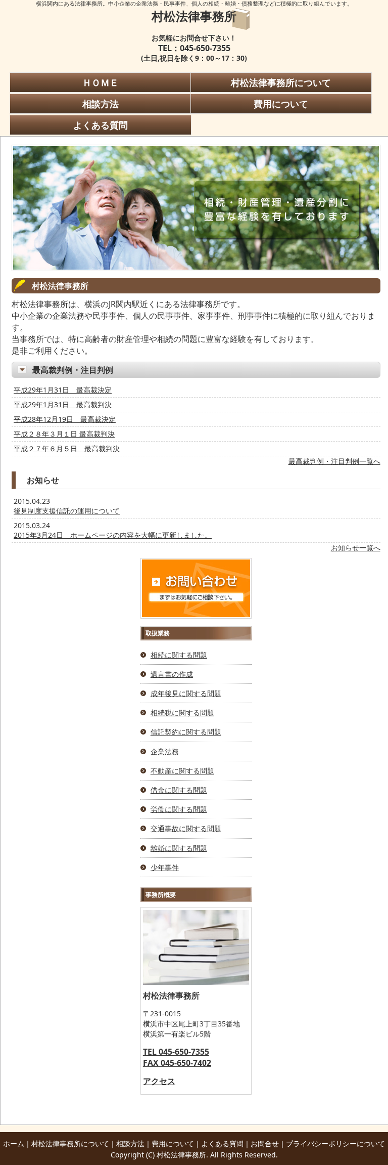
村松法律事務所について (281, 82)
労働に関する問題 (179, 809)
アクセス (159, 1081)
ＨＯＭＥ (100, 82)
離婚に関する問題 (179, 848)
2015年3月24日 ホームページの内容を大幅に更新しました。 (113, 535)
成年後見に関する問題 (186, 693)
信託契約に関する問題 (186, 732)
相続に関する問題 (179, 655)
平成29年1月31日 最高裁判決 (63, 404)
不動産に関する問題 (182, 770)
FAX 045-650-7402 (177, 1062)
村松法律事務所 (194, 16)
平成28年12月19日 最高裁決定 (65, 419)
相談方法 (100, 104)
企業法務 (165, 751)
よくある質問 (100, 125)
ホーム (13, 1143)
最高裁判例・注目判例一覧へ (334, 461)
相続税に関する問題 (182, 712)
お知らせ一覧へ (355, 547)
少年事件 (165, 867)
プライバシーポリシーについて (335, 1143)
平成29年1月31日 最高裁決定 (63, 390)
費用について (281, 104)
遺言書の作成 (172, 674)
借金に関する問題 (179, 790)
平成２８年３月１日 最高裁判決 (64, 434)
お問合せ (265, 1143)
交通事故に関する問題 (186, 828)
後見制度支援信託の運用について (67, 510)
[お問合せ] (196, 616)
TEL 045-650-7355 (176, 1051)
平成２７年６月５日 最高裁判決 (67, 448)
